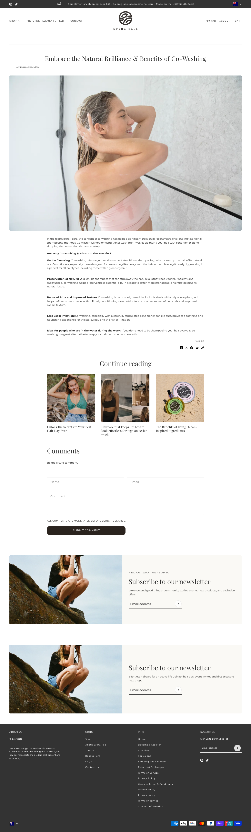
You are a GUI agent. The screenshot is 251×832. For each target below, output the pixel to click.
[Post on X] (186, 348)
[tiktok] (16, 4)
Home (142, 739)
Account (225, 20)
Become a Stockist (149, 744)
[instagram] (11, 4)
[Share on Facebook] (181, 348)
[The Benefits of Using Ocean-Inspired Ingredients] (180, 398)
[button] (202, 348)
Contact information (150, 806)
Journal (90, 750)
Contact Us (92, 767)
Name (54, 481)
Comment (57, 496)
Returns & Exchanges (151, 767)
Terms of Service (148, 772)
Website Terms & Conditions (155, 784)
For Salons (144, 756)
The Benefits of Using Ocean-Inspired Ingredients (176, 429)
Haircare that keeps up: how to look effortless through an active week (124, 430)
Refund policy (146, 789)
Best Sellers (92, 756)
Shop (88, 739)
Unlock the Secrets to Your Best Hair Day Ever (69, 429)
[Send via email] (197, 348)
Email (134, 481)
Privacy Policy (147, 778)
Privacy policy (146, 795)
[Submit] (178, 603)
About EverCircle (95, 744)
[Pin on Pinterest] (191, 348)
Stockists (143, 750)
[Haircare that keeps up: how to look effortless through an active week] (125, 398)
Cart (238, 20)
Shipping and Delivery (152, 761)
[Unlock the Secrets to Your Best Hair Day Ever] (71, 398)
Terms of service (148, 800)
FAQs (88, 761)
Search (211, 21)
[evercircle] (125, 21)
